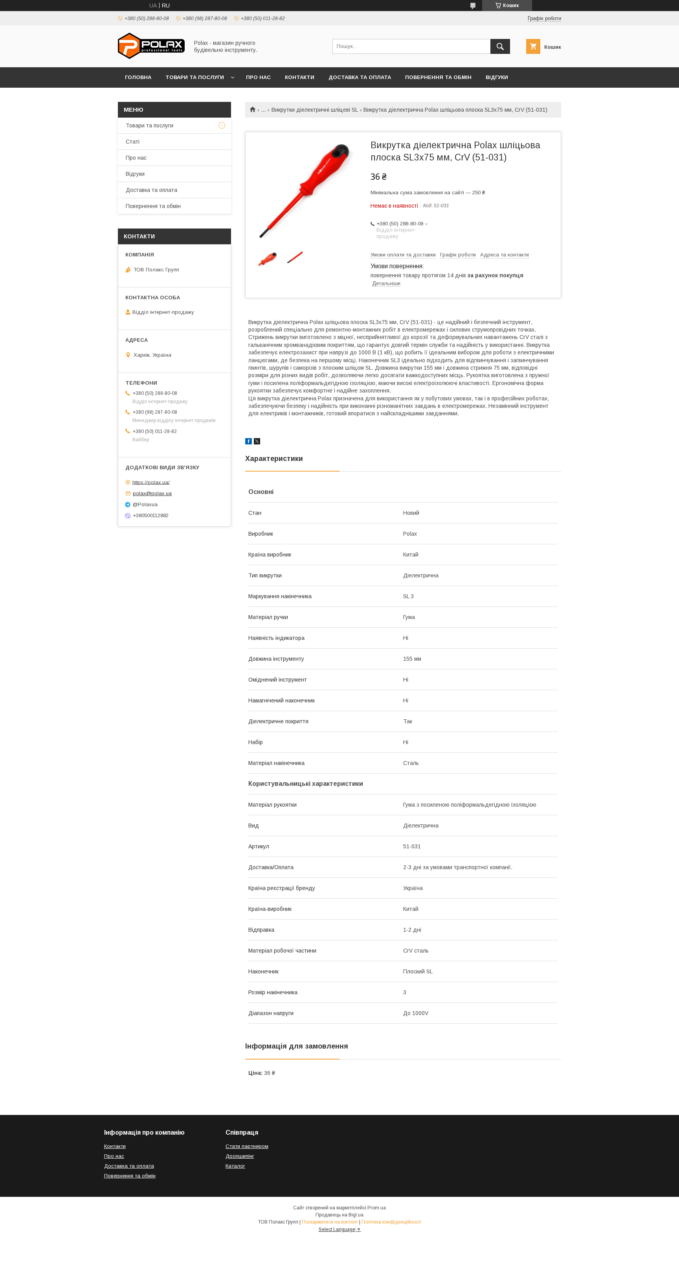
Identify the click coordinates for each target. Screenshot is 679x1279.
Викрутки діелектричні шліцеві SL (315, 110)
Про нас (258, 77)
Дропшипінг (240, 1156)
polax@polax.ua (152, 493)
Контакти (299, 77)
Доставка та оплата (359, 77)
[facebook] (248, 442)
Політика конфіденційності (391, 1222)
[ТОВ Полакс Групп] (151, 57)
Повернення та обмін (438, 77)
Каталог (235, 1166)
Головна (138, 77)
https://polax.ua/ (151, 482)
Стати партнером (247, 1146)
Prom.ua (376, 1208)
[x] (257, 442)
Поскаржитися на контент (330, 1222)
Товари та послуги (194, 77)
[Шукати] (500, 46)
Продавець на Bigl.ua (339, 1215)
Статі (132, 141)
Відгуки (497, 77)
